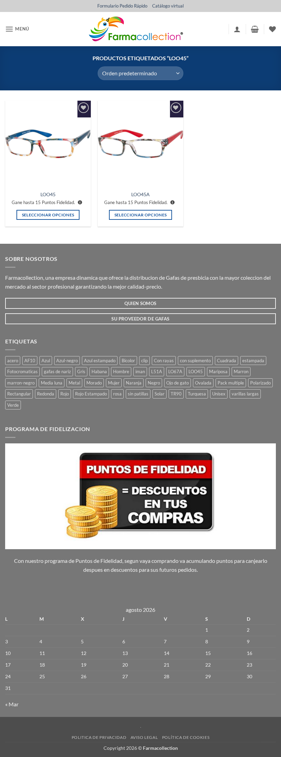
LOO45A (140, 194)
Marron (241, 371)
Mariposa (218, 371)
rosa (117, 393)
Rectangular (19, 393)
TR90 (176, 393)
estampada (253, 360)
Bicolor (128, 360)
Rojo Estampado (91, 393)
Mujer (114, 383)
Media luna (51, 383)
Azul (45, 360)
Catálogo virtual (168, 6)
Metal (74, 383)
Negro (154, 383)
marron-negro (21, 383)
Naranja (134, 383)
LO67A (175, 371)
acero (12, 360)
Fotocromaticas (22, 371)
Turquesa (197, 393)
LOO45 (48, 194)
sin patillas (138, 393)
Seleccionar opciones (48, 215)
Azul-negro (67, 360)
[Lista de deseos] (272, 29)
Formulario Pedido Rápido (122, 6)
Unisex (218, 393)
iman (140, 371)
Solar (159, 393)
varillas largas (245, 393)
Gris (81, 371)
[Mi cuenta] (237, 29)
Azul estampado (99, 360)
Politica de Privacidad (99, 737)
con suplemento (195, 360)
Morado (94, 383)
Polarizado (260, 383)
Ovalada (203, 383)
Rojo (64, 393)
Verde (13, 405)
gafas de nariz (57, 371)
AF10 (29, 360)
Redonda (45, 393)
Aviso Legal (144, 737)
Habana (99, 371)
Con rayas (164, 360)
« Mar (12, 704)
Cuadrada (226, 360)
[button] (17, 29)
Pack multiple (231, 383)
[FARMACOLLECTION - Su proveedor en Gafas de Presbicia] (135, 29)
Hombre (121, 371)
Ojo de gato (177, 383)
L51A (156, 371)
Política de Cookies (186, 737)
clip (144, 360)
